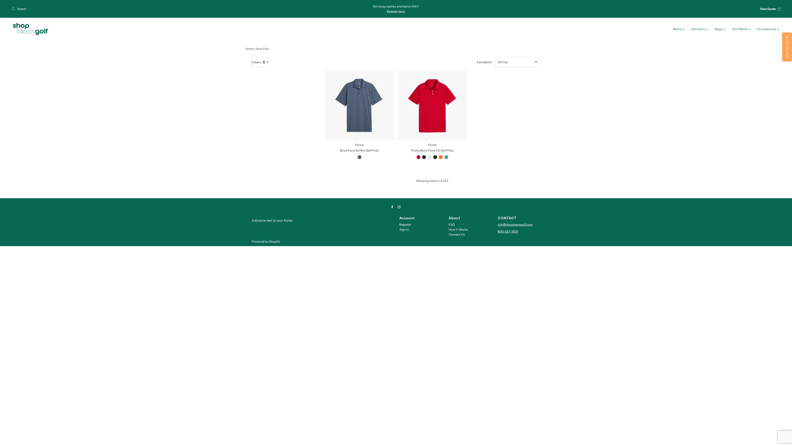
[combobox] (137, 9)
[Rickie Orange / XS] (441, 157)
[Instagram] (399, 206)
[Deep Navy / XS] (359, 157)
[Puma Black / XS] (435, 157)
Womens (698, 29)
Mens (677, 29)
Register (405, 225)
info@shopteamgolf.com (515, 225)
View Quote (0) (787, 47)
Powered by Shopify (266, 241)
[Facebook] (392, 206)
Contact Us (457, 234)
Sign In (404, 229)
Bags (719, 29)
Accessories (767, 29)
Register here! (396, 11)
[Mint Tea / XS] (446, 157)
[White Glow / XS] (430, 157)
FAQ (452, 225)
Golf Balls (740, 29)
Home (249, 48)
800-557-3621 (508, 232)
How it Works (458, 229)
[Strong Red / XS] (418, 157)
